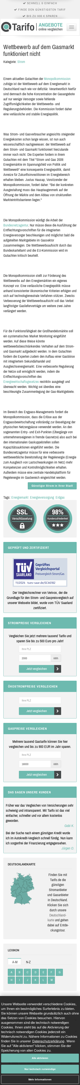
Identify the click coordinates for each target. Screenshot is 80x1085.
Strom (21, 62)
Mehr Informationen (40, 1079)
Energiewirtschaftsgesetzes (21, 382)
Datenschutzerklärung (48, 1041)
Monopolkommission (57, 79)
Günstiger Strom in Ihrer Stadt (52, 485)
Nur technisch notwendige (40, 1069)
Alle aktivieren (40, 1058)
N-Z (28, 962)
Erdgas (60, 497)
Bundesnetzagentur (15, 225)
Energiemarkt (19, 497)
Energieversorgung (42, 497)
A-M (15, 962)
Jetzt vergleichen (36, 669)
